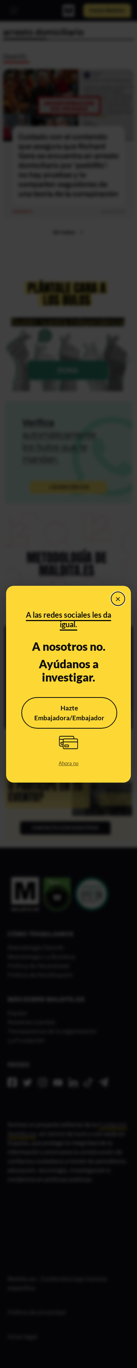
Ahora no (68, 763)
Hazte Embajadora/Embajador (69, 713)
